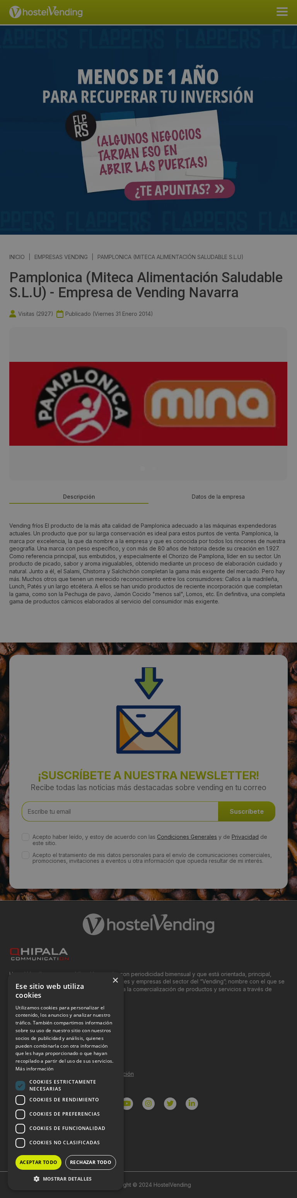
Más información (34, 1068)
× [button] (115, 980)
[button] (65, 1179)
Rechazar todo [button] (90, 1162)
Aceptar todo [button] (39, 1162)
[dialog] (148, 599)
